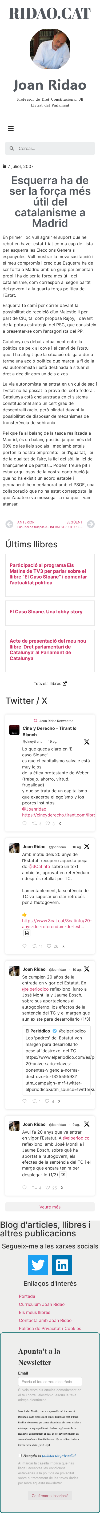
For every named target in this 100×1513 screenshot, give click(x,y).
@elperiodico (35, 989)
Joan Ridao (34, 846)
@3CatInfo (39, 866)
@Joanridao (34, 809)
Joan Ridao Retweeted (56, 721)
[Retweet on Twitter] (35, 721)
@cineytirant (32, 741)
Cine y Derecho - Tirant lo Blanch (50, 731)
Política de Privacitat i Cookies (50, 1328)
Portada (27, 1296)
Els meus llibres (34, 1312)
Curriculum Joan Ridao (42, 1304)
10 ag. (77, 847)
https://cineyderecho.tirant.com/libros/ (61, 815)
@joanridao (57, 847)
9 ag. (76, 1125)
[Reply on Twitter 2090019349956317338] (26, 823)
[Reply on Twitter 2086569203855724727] (26, 1188)
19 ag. (52, 741)
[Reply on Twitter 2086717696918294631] (26, 946)
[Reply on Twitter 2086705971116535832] (26, 1101)
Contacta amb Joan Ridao (45, 1320)
